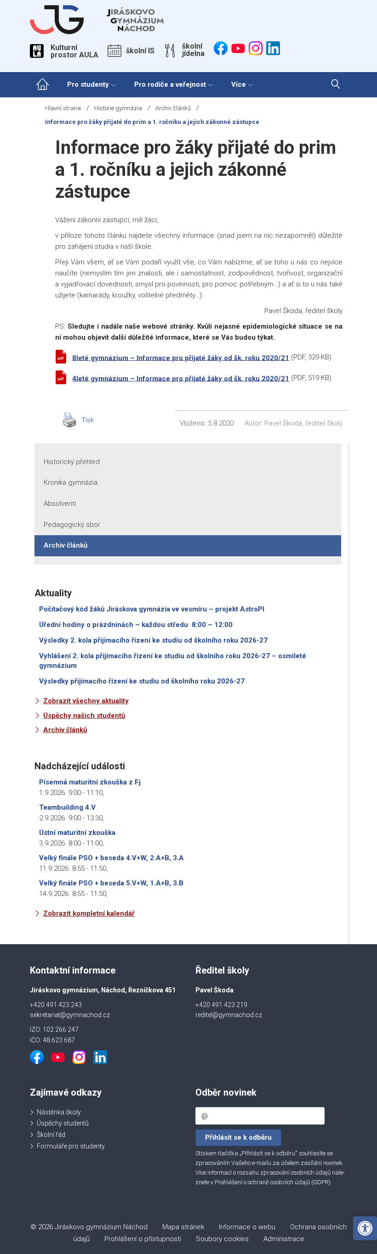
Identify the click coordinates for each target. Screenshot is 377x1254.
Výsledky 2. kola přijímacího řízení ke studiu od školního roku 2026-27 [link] (153, 640)
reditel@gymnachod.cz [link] (228, 1015)
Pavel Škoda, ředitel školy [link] (303, 423)
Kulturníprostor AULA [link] (74, 51)
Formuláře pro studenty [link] (71, 1146)
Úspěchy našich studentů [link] (84, 715)
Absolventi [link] (60, 503)
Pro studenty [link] (88, 84)
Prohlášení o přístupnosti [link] (142, 1239)
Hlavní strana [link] (63, 108)
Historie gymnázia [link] (118, 108)
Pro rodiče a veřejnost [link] (170, 84)
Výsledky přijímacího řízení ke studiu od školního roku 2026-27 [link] (142, 681)
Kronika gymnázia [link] (70, 482)
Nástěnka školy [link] (59, 1112)
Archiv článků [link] (173, 108)
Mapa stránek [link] (183, 1227)
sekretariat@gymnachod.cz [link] (70, 1015)
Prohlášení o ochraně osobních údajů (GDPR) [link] (273, 1182)
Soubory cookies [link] (222, 1239)
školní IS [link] (140, 51)
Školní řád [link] (51, 1134)
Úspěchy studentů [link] (63, 1123)
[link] (365, 1228)
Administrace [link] (283, 1239)
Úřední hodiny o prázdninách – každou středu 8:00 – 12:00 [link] (136, 625)
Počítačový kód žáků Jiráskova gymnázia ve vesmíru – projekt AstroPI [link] (151, 609)
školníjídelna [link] (193, 50)
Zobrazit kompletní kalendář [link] (89, 913)
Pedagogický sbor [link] (72, 525)
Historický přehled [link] (72, 462)
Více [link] (238, 84)
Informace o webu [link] (247, 1227)
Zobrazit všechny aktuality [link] (86, 701)
